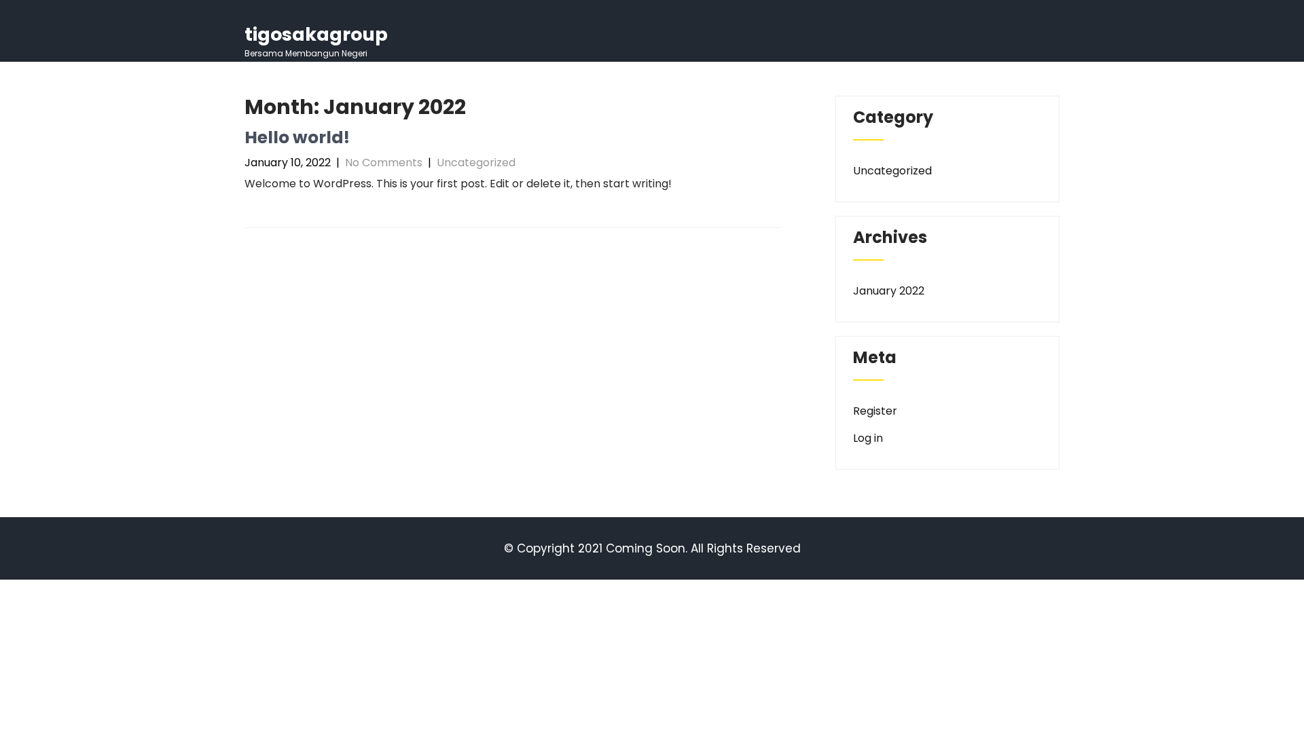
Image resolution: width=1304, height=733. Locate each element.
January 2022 (888, 291)
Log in (868, 438)
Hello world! (297, 137)
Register (875, 411)
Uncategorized (476, 162)
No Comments (383, 162)
